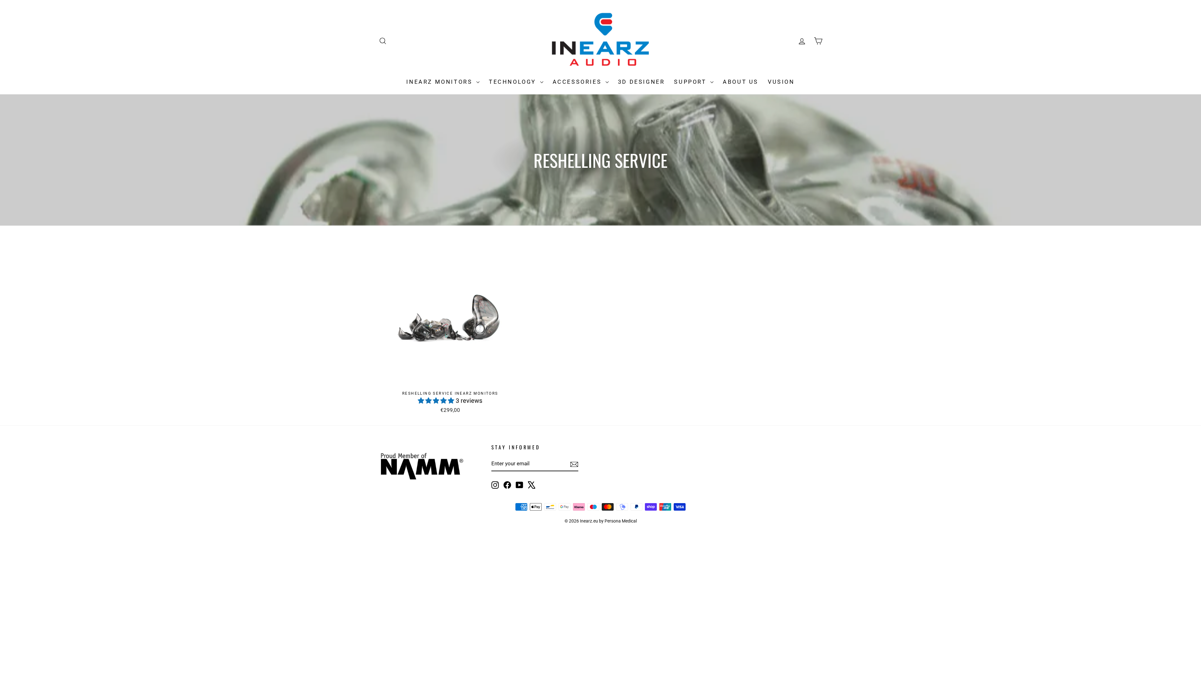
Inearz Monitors (440, 81)
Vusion (781, 81)
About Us (740, 81)
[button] (437, 400)
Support (691, 81)
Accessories (578, 81)
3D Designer (641, 81)
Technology (514, 81)
